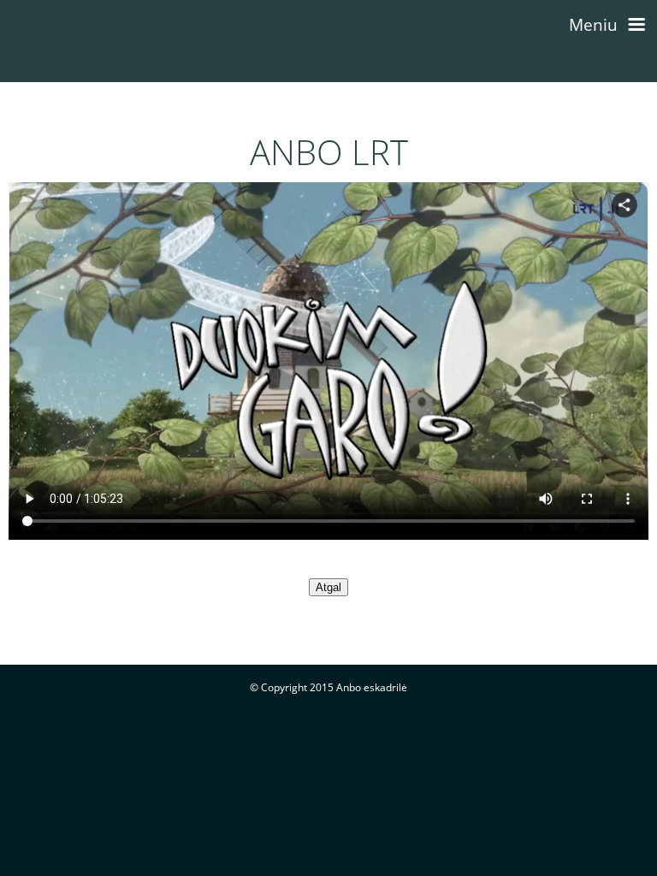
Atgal (328, 587)
